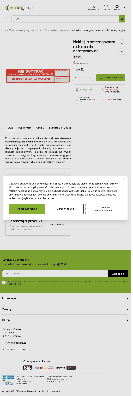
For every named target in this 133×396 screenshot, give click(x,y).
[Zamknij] (124, 179)
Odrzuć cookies (65, 208)
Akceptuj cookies (27, 208)
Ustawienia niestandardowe (104, 209)
